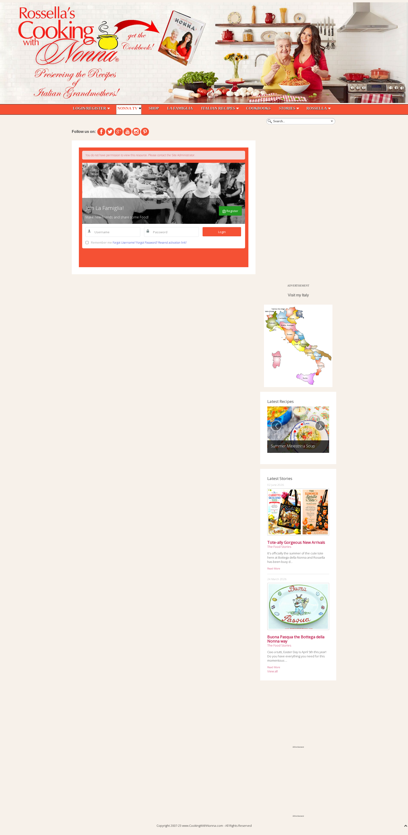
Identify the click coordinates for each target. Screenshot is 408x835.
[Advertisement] (295, 211)
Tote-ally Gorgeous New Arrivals (296, 542)
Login (222, 232)
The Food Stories (279, 546)
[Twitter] (110, 132)
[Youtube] (127, 132)
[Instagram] (136, 132)
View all (272, 671)
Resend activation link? (172, 243)
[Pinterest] (145, 132)
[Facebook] (101, 132)
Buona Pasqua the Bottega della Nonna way (295, 639)
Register (232, 211)
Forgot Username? (124, 243)
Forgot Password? (146, 243)
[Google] (119, 132)
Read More (273, 568)
